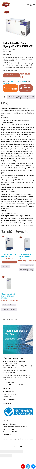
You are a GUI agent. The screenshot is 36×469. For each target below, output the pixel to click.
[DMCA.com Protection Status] (18, 404)
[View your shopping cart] (31, 4)
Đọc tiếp (5, 267)
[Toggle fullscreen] (15, 451)
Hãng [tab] (32, 96)
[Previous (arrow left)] (3, 455)
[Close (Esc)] (3, 451)
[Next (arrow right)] (9, 455)
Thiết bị (12, 81)
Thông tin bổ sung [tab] (11, 97)
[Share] (9, 451)
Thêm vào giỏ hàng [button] (26, 270)
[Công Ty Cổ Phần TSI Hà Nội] (5, 4)
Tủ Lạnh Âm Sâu (20, 81)
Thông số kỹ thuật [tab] (19, 97)
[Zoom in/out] (20, 451)
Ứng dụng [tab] (26, 97)
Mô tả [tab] (4, 97)
